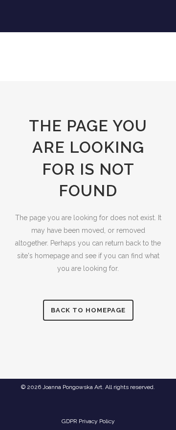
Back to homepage (88, 310)
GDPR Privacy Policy (88, 421)
